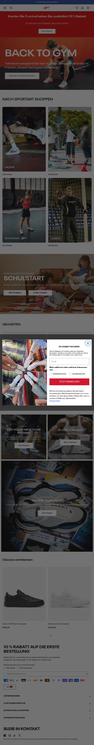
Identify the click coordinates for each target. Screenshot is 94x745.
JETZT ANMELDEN (69, 382)
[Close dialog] (88, 343)
